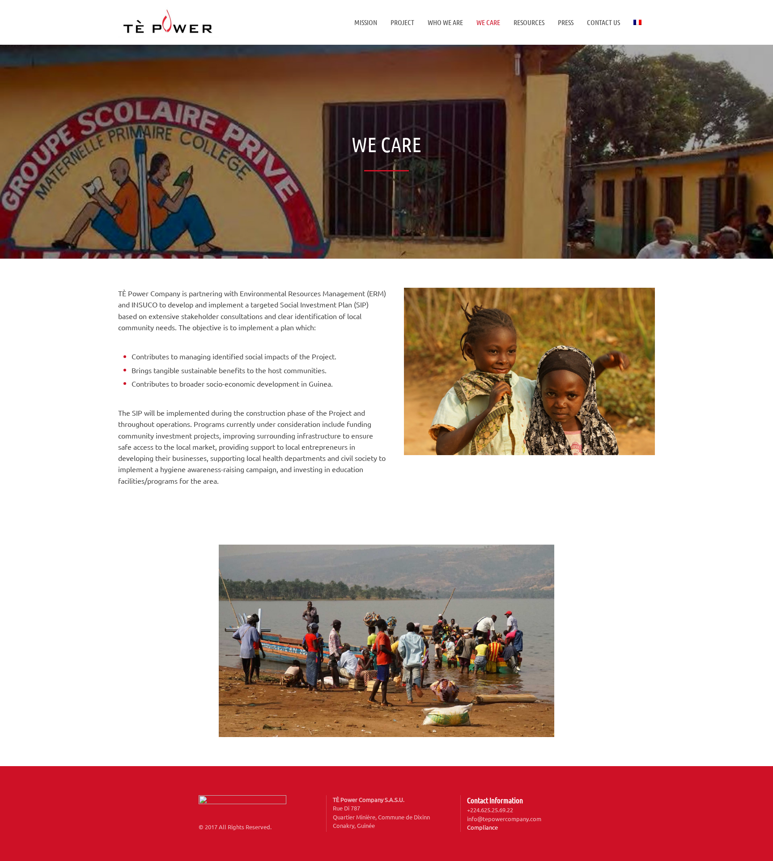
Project (402, 22)
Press (565, 22)
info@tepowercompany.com (504, 819)
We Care (488, 22)
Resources (529, 22)
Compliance (482, 827)
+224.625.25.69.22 (490, 810)
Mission (365, 22)
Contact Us (603, 22)
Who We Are (445, 22)
